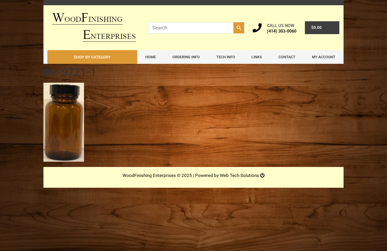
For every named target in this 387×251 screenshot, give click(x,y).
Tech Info (225, 57)
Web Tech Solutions (240, 175)
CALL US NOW (280, 25)
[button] (92, 57)
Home (150, 57)
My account (323, 57)
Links (256, 57)
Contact (287, 57)
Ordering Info (186, 57)
